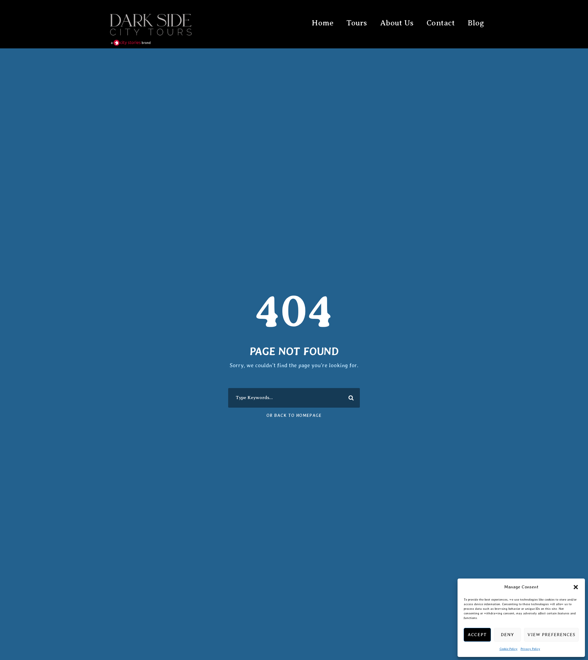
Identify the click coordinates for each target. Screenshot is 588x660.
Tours (356, 23)
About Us (397, 23)
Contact (441, 23)
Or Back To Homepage (294, 415)
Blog (476, 23)
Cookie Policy (508, 649)
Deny (507, 634)
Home (323, 23)
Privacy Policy (530, 649)
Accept (477, 634)
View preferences (551, 634)
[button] (576, 587)
